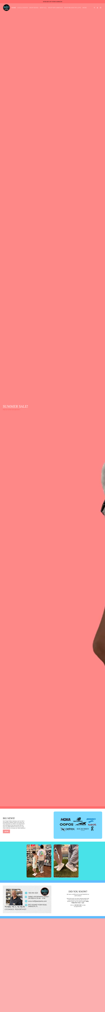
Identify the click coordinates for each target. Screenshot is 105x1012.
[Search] (94, 7)
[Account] (97, 7)
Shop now (6, 831)
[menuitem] (84, 7)
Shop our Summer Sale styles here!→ (12, 409)
